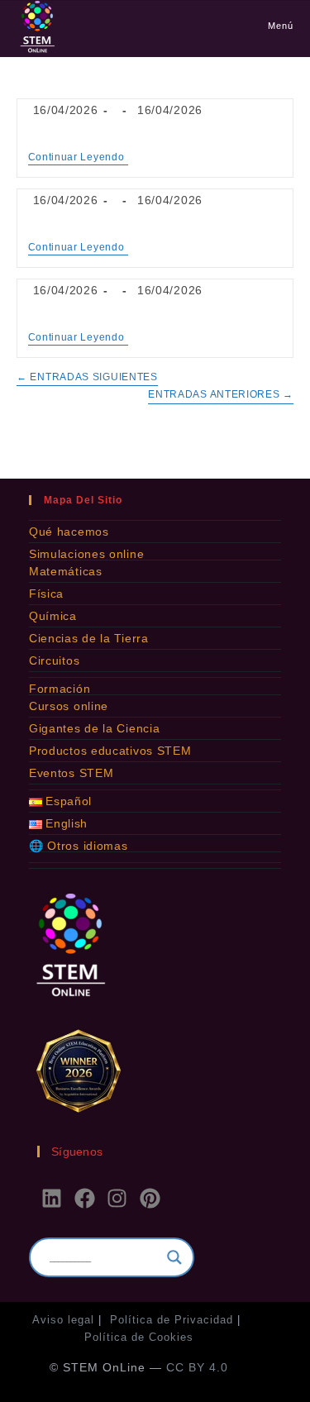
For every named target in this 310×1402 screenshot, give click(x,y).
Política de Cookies (138, 1337)
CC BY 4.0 (197, 1367)
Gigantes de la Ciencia (94, 728)
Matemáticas (66, 571)
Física (46, 593)
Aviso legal (63, 1320)
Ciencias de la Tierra (89, 638)
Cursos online (68, 706)
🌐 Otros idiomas (78, 845)
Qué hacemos (69, 531)
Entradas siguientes (87, 377)
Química (53, 615)
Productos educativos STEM (110, 750)
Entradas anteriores (220, 394)
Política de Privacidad (171, 1320)
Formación (59, 688)
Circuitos (54, 660)
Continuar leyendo (78, 157)
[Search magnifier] (174, 1257)
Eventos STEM (71, 773)
